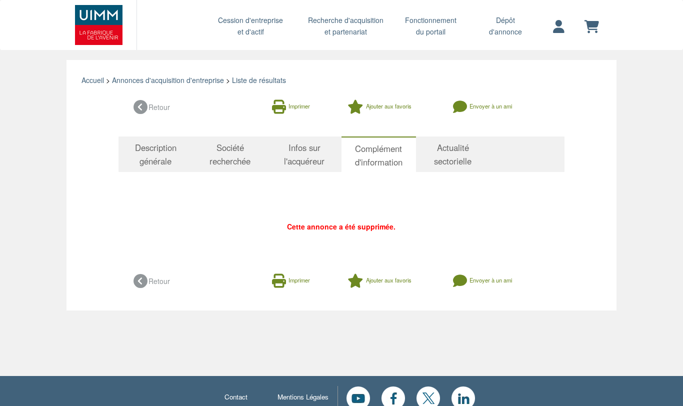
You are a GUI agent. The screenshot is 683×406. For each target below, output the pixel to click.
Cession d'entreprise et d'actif (250, 25)
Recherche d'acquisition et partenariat (346, 25)
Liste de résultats (259, 80)
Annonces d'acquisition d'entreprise (168, 80)
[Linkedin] (463, 397)
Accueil (93, 80)
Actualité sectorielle (453, 154)
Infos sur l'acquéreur (304, 154)
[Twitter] (428, 397)
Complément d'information (378, 155)
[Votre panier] (591, 27)
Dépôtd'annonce (505, 25)
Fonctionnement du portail (430, 25)
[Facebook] (393, 397)
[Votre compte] (558, 27)
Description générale (155, 154)
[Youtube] (358, 397)
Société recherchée (230, 154)
